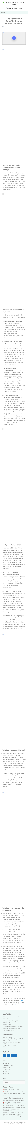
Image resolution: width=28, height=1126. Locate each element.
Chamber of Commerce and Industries (12, 1026)
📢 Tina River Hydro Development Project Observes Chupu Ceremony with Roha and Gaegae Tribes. (14, 1093)
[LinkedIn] (12, 1055)
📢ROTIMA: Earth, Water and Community (13, 1089)
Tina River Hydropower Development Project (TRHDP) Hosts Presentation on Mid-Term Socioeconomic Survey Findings (13, 1098)
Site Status (6, 1073)
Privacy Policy (6, 1069)
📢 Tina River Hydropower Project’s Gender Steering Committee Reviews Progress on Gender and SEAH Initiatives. (13, 1104)
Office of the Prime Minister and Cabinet (13, 1019)
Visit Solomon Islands (8, 1030)
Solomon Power (7, 1024)
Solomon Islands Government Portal (12, 1017)
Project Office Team (8, 1065)
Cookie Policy (6, 1071)
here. (21, 1000)
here (15, 1005)
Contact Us (6, 1063)
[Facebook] (4, 1055)
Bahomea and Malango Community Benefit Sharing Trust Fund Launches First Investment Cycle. (14, 1109)
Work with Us (6, 1067)
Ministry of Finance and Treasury (11, 1028)
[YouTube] (15, 1055)
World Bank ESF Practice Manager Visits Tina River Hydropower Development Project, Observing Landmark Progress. (13, 1114)
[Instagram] (8, 1055)
